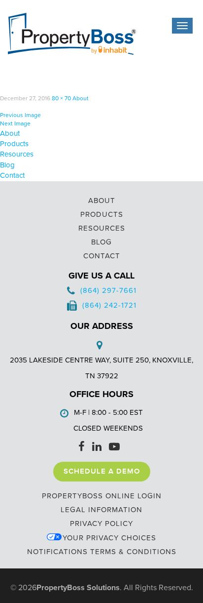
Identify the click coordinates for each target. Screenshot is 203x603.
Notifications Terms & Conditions (101, 551)
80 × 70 (61, 98)
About (80, 98)
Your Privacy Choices (109, 537)
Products (14, 143)
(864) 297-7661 (108, 290)
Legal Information (101, 509)
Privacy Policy (101, 523)
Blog (7, 165)
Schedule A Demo (102, 471)
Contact (12, 175)
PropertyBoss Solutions (78, 588)
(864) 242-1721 (109, 305)
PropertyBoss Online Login (102, 495)
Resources (17, 154)
